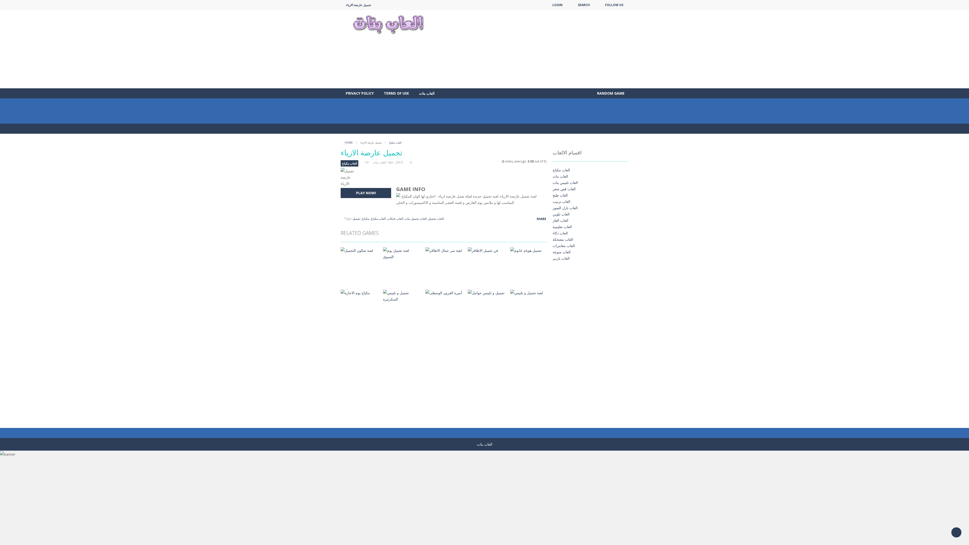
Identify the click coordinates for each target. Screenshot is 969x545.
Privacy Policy (360, 93)
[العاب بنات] (388, 23)
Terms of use (396, 93)
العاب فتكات (395, 218)
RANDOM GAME (610, 93)
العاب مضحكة (563, 239)
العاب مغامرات (564, 245)
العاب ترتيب (561, 201)
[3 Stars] (492, 161)
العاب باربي (561, 258)
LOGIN (557, 5)
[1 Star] (486, 161)
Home (349, 142)
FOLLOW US (614, 5)
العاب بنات (427, 93)
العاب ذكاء (560, 233)
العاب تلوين (561, 214)
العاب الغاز (560, 220)
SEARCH (584, 5)
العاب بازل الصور (565, 207)
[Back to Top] (956, 532)
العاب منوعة (562, 252)
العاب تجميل (436, 218)
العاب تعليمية (562, 226)
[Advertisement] (536, 49)
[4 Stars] (495, 161)
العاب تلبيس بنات (565, 182)
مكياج (365, 218)
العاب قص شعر (564, 188)
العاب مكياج (395, 142)
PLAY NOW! (366, 192)
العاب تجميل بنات (416, 218)
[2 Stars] (489, 161)
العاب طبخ (560, 195)
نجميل (356, 218)
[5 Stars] (499, 161)
